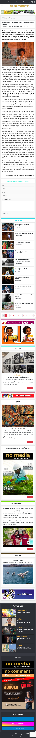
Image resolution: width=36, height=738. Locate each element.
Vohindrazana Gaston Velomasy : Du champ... (24, 621)
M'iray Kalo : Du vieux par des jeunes (24, 304)
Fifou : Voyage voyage (21, 251)
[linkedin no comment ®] (29, 1)
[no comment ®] (34, 1)
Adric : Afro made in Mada (23, 286)
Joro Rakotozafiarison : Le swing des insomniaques (22, 260)
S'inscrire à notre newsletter (16, 1)
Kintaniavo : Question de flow (24, 233)
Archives (19, 606)
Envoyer (5, 213)
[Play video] (18, 536)
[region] (18, 381)
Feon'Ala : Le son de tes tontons (22, 277)
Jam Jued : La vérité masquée (21, 269)
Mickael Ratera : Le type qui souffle (23, 295)
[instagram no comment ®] (32, 1)
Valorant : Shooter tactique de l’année (25, 630)
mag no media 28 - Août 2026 (18, 448)
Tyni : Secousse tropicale (22, 242)
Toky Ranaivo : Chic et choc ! (23, 639)
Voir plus (30, 388)
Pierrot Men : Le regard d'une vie (18, 377)
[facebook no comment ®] (26, 1)
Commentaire (7, 199)
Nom (3, 185)
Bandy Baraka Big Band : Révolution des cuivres (22, 225)
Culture (6, 18)
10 (29, 315)
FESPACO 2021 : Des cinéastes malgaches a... (24, 647)
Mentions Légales (18, 736)
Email (4, 192)
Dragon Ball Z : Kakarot (24, 612)
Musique (12, 18)
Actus (18, 348)
